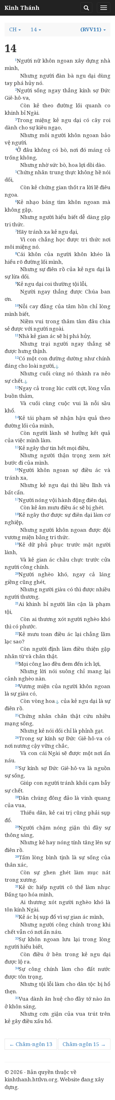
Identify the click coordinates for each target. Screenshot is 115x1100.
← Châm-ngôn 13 (30, 1044)
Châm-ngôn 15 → (84, 1044)
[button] (15, 29)
